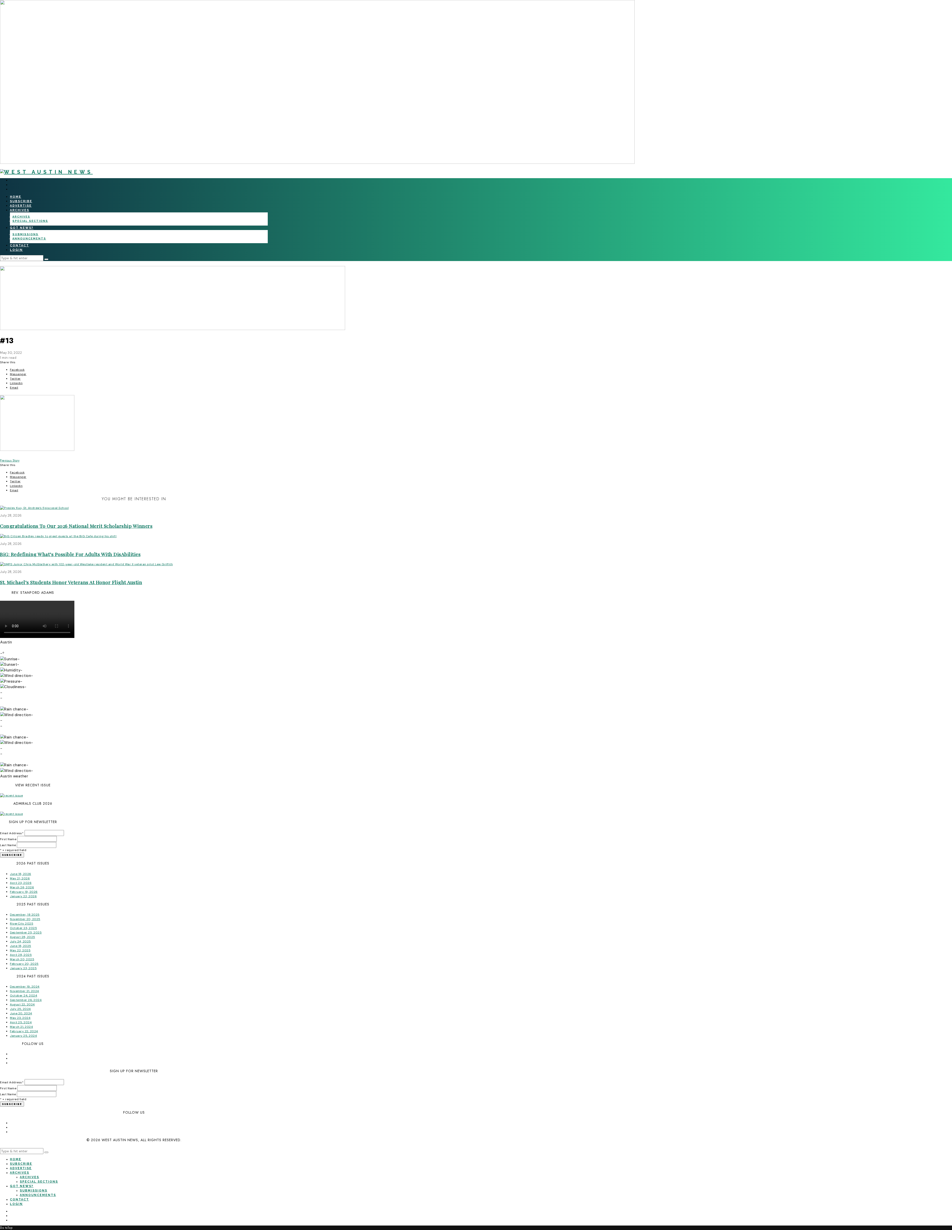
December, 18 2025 (25, 915)
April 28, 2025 (21, 955)
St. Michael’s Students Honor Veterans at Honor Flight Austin (71, 582)
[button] (46, 259)
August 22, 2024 (22, 1004)
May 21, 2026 (20, 878)
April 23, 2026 (20, 883)
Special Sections (30, 221)
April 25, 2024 (21, 1022)
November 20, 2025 (25, 919)
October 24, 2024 (23, 995)
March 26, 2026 (22, 887)
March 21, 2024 (21, 1027)
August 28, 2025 (22, 937)
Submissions (25, 234)
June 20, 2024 (21, 1013)
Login (16, 250)
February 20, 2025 (24, 964)
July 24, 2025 (20, 941)
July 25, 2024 (20, 1009)
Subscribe (21, 201)
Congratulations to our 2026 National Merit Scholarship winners (76, 526)
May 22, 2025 (20, 950)
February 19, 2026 (24, 892)
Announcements (29, 238)
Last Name (8, 845)
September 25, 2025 (26, 932)
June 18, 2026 (20, 874)
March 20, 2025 (22, 959)
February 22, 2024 (24, 1031)
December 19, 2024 (25, 987)
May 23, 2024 (20, 1018)
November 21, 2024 (24, 991)
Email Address (12, 833)
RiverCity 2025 (21, 924)
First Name (8, 839)
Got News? (21, 228)
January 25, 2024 (23, 1036)
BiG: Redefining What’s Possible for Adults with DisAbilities (70, 554)
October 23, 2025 (23, 928)
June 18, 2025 (20, 946)
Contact (19, 245)
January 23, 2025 (23, 968)
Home (15, 197)
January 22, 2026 (23, 896)
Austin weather (14, 776)
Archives (19, 210)
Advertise (21, 205)
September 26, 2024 (26, 1000)
